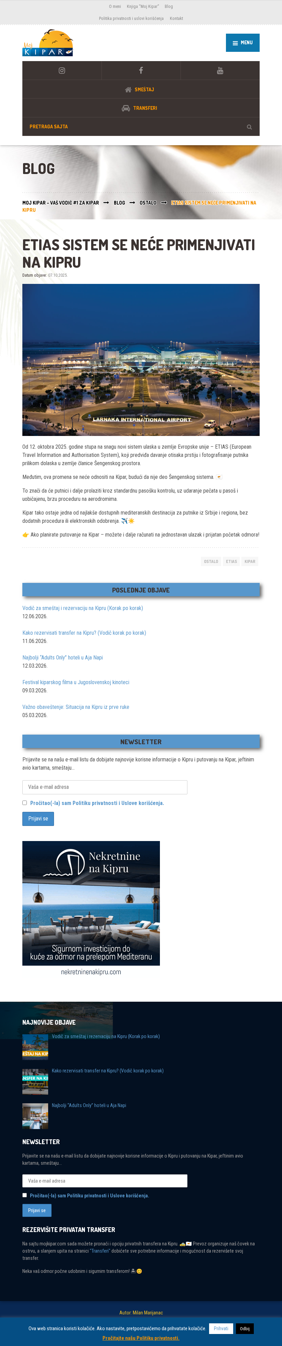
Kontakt (176, 18)
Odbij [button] (245, 1328)
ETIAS (231, 561)
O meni (115, 6)
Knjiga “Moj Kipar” (143, 6)
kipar (250, 561)
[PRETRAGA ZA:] (141, 126)
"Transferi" (100, 1251)
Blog (169, 6)
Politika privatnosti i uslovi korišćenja (131, 18)
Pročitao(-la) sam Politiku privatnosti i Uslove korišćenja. (97, 803)
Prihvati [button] (221, 1328)
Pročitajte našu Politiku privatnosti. (141, 1338)
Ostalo (211, 561)
